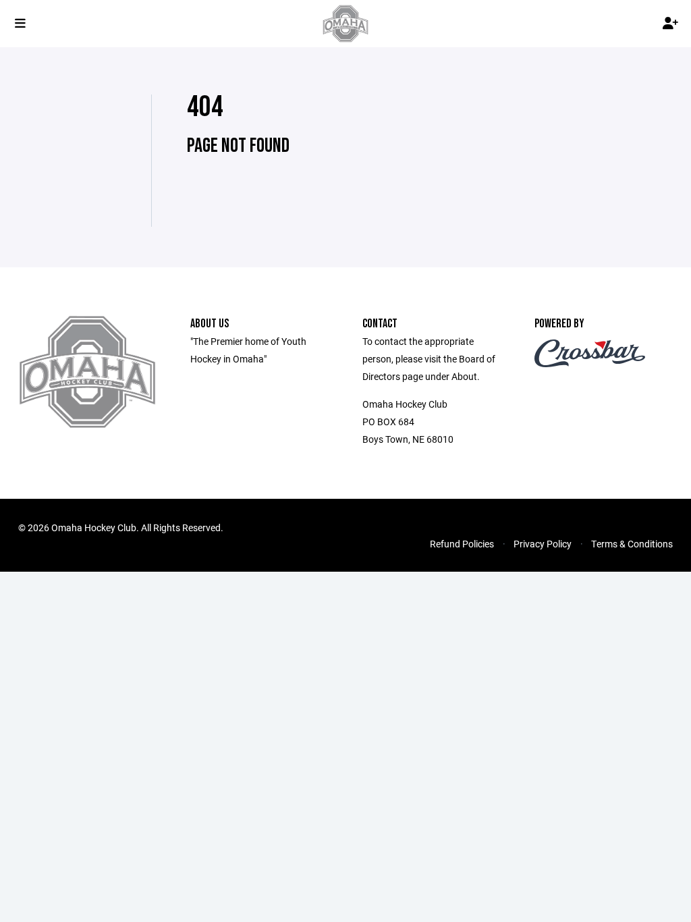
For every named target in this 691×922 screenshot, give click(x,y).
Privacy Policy (543, 543)
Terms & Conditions (632, 543)
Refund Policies (462, 543)
